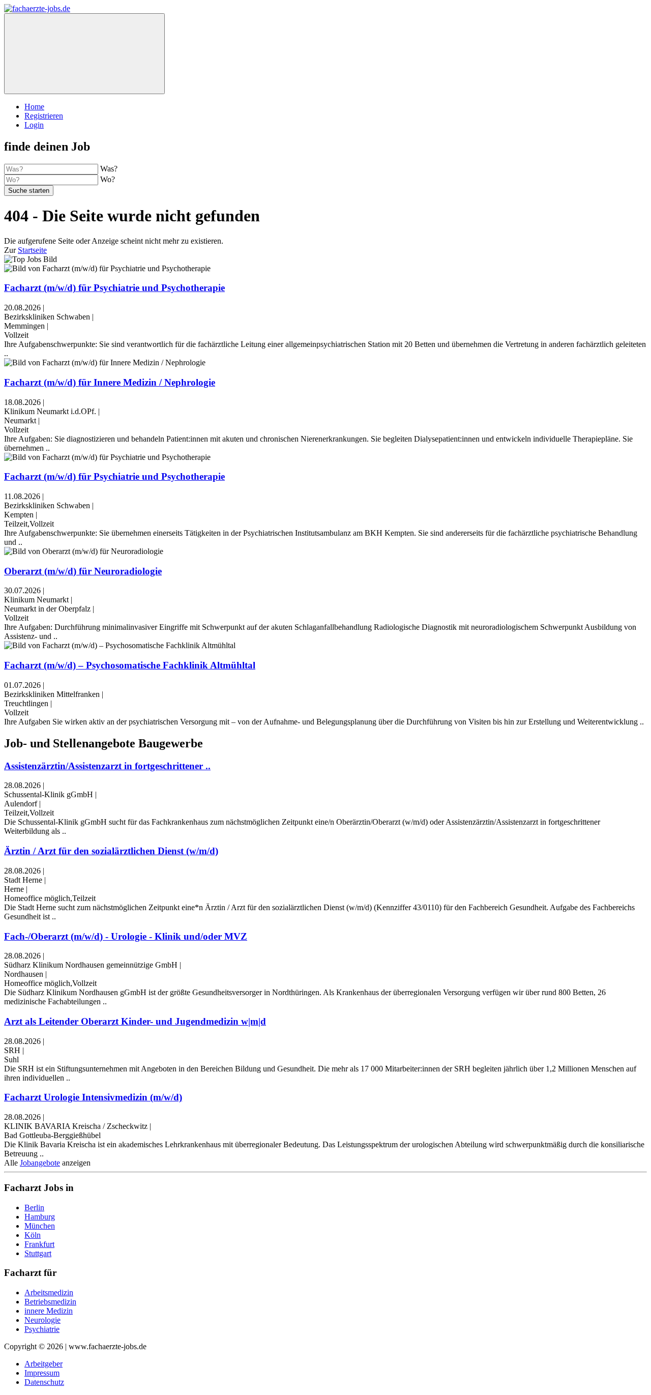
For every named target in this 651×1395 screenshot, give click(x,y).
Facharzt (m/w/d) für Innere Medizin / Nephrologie (109, 382)
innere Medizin (48, 1310)
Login (34, 125)
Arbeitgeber (43, 1363)
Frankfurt (39, 1244)
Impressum (42, 1373)
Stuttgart (37, 1253)
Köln (32, 1235)
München (39, 1226)
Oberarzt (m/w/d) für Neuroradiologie (83, 571)
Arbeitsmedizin (48, 1292)
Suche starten (28, 190)
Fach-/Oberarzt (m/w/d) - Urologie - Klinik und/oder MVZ (125, 936)
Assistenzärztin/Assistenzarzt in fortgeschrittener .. (107, 766)
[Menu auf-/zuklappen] (84, 53)
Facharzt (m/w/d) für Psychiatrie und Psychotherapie (114, 287)
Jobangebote (40, 1162)
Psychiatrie (42, 1329)
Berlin (34, 1207)
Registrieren (43, 115)
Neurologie (42, 1320)
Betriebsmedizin (50, 1301)
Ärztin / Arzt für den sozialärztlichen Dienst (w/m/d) (111, 851)
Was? (108, 168)
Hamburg (39, 1216)
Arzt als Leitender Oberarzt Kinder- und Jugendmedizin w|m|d (135, 1021)
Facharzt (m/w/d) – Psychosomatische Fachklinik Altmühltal (129, 665)
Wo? (107, 179)
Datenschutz (44, 1382)
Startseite (32, 250)
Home (34, 106)
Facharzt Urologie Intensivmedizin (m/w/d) (93, 1097)
